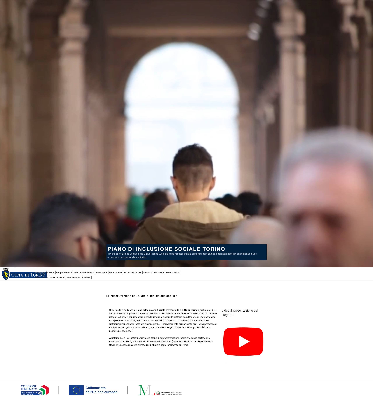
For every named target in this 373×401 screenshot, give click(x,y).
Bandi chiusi (115, 272)
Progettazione (63, 272)
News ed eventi (57, 277)
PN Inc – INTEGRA (132, 272)
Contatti (86, 277)
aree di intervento (162, 341)
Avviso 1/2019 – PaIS (153, 272)
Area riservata (74, 277)
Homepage (40, 272)
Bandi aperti (101, 272)
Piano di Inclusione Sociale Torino (166, 248)
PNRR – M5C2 (172, 272)
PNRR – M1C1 (41, 277)
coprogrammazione (169, 338)
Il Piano (50, 272)
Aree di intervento (83, 272)
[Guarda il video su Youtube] (243, 362)
